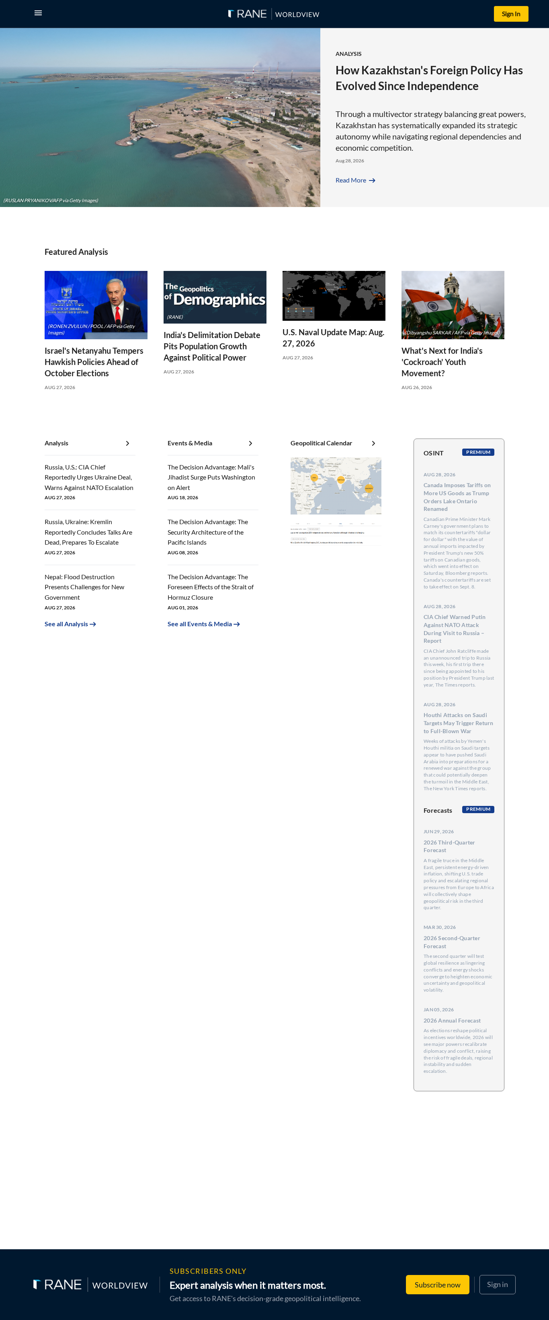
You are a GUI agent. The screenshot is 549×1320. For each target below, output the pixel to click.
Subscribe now (438, 1284)
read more (356, 180)
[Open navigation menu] (39, 14)
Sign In (511, 13)
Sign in (497, 1284)
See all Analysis (66, 623)
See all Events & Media (200, 623)
